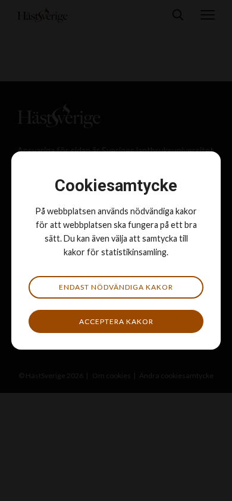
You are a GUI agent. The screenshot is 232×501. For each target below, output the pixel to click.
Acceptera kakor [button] (116, 321)
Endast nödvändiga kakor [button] (116, 287)
